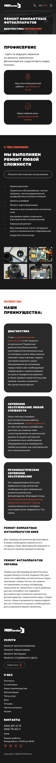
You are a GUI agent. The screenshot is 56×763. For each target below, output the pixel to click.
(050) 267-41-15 (12, 725)
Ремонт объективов (17, 650)
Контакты (9, 681)
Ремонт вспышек (15, 654)
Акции (7, 711)
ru (45, 5)
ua (40, 5)
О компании (10, 684)
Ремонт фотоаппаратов (19, 646)
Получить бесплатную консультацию (28, 174)
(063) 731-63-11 (12, 729)
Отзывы (8, 703)
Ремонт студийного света (20, 658)
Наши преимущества (15, 688)
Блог (6, 700)
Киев (6, 733)
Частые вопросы (13, 707)
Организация (11, 692)
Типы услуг (10, 696)
